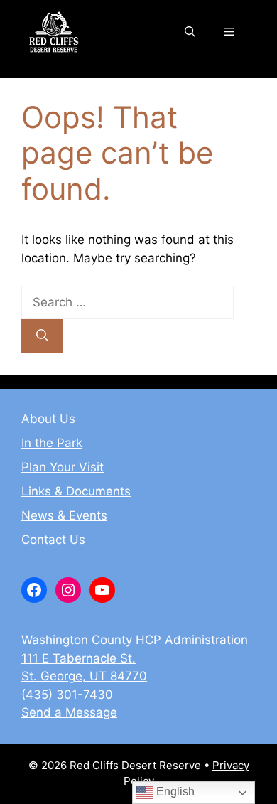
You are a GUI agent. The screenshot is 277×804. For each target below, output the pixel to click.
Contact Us (53, 539)
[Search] (42, 336)
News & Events (64, 515)
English (174, 792)
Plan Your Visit (62, 467)
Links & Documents (76, 491)
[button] (190, 32)
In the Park (51, 443)
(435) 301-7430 (67, 694)
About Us (48, 419)
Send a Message (69, 712)
